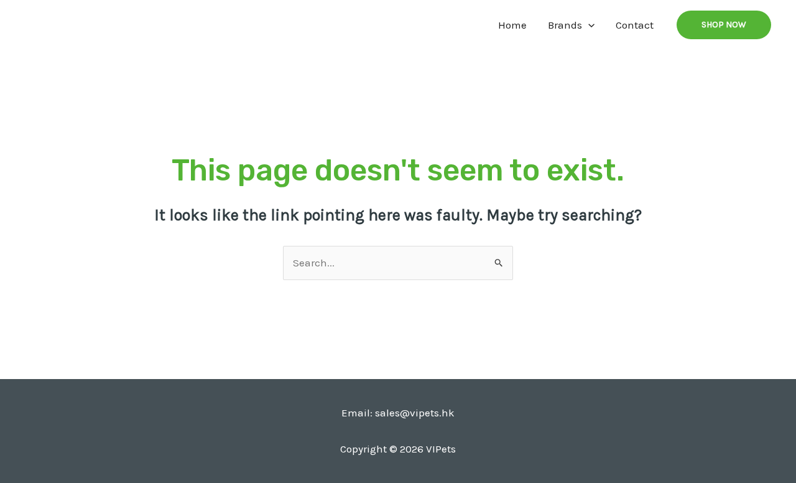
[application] (588, 25)
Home (512, 25)
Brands (565, 25)
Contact (635, 25)
